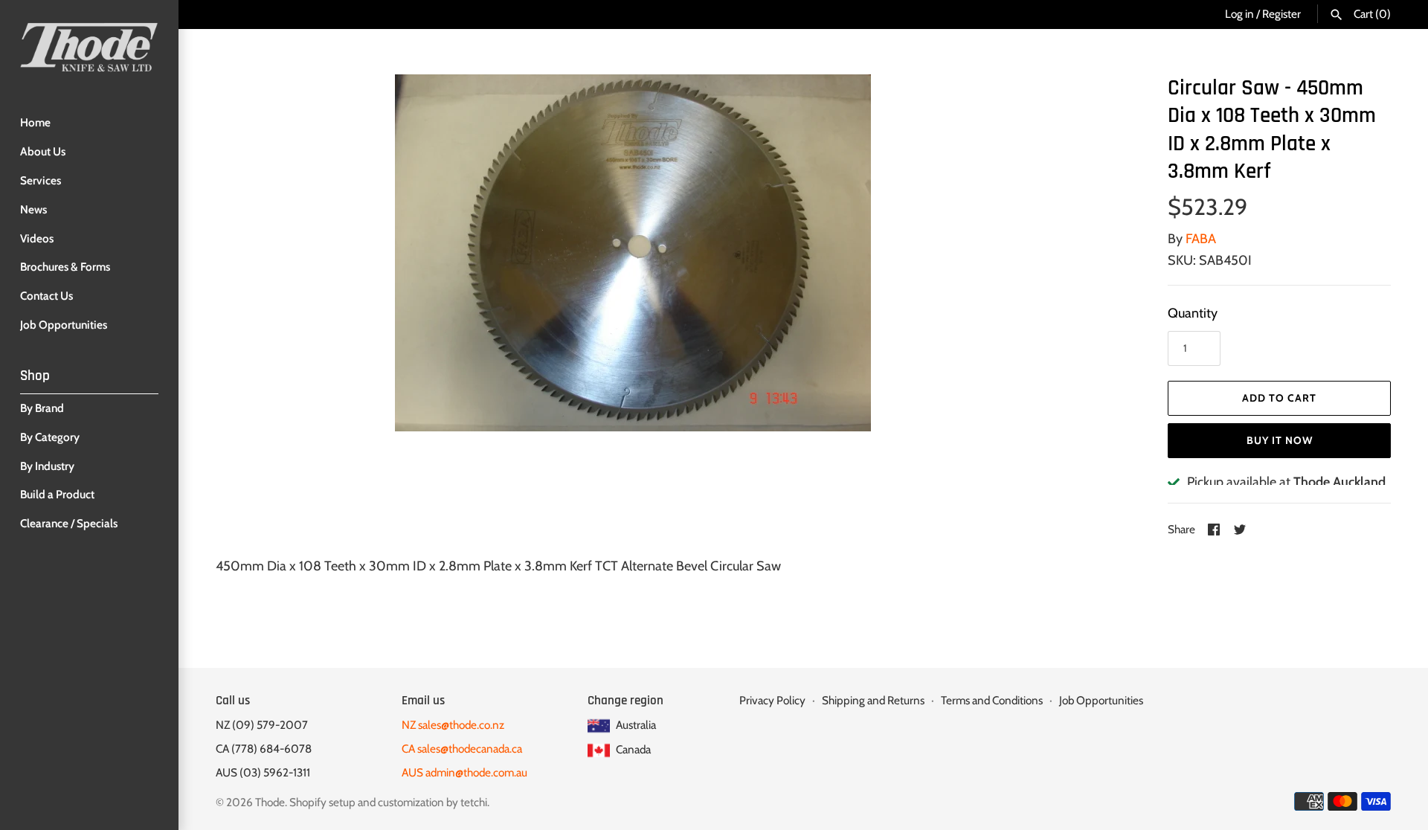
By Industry (47, 466)
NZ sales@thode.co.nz (453, 725)
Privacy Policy (772, 700)
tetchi (473, 802)
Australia (635, 725)
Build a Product (57, 494)
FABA (1201, 239)
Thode (270, 802)
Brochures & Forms (65, 267)
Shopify (308, 802)
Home (35, 122)
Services (40, 180)
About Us (42, 151)
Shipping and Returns (873, 700)
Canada (632, 749)
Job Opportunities (63, 325)
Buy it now (1280, 440)
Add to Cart (1279, 398)
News (33, 209)
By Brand (42, 408)
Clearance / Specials (69, 523)
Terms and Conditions (992, 700)
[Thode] (89, 47)
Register (1281, 14)
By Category (50, 437)
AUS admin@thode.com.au (464, 772)
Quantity (1193, 313)
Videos (37, 238)
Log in (1239, 14)
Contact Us (46, 296)
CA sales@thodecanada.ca (462, 748)
